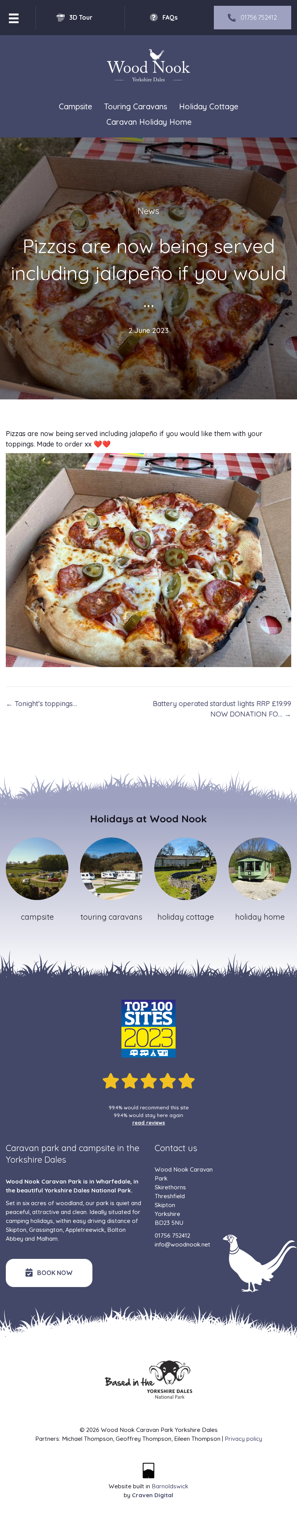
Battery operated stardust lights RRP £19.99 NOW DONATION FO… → (222, 708)
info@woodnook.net (182, 1244)
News (148, 210)
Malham (47, 1238)
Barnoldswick (170, 1486)
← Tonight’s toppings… (41, 703)
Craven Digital (152, 1495)
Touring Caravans (135, 106)
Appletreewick (84, 1229)
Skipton (16, 1229)
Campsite (75, 106)
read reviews (148, 1122)
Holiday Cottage (208, 106)
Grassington (46, 1229)
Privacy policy (243, 1438)
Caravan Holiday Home (148, 122)
